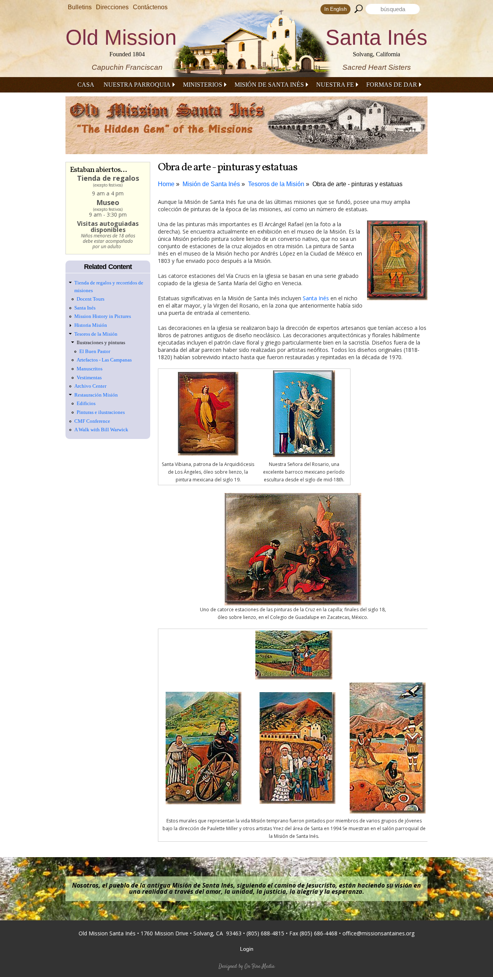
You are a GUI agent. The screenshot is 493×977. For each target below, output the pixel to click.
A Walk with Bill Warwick (101, 429)
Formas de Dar (391, 84)
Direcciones (112, 7)
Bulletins (80, 7)
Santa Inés (316, 298)
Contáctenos (150, 7)
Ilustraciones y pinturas (101, 342)
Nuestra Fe (335, 84)
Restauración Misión (96, 395)
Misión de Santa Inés (269, 84)
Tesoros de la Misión (276, 184)
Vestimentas (89, 377)
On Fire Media (260, 966)
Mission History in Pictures (102, 316)
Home (166, 184)
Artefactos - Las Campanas (104, 360)
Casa (85, 84)
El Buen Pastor (94, 351)
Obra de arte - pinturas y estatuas (357, 184)
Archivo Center (90, 386)
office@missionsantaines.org (378, 933)
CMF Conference (92, 421)
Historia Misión (90, 325)
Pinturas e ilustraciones (101, 412)
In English (335, 9)
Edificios (86, 403)
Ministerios (202, 84)
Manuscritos (89, 369)
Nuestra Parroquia (137, 84)
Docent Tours (90, 299)
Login (246, 949)
